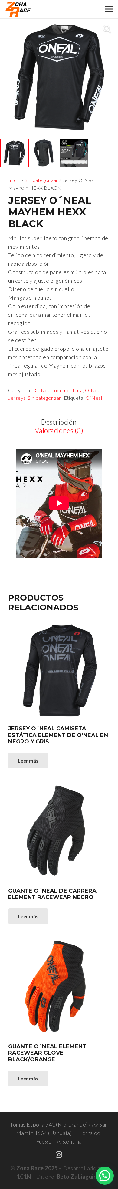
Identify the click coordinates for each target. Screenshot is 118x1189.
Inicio (14, 180)
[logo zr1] (18, 9)
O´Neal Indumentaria (59, 390)
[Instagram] (59, 1154)
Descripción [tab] (59, 422)
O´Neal (94, 398)
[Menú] (109, 9)
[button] (107, 29)
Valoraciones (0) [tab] (59, 430)
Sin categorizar (41, 180)
